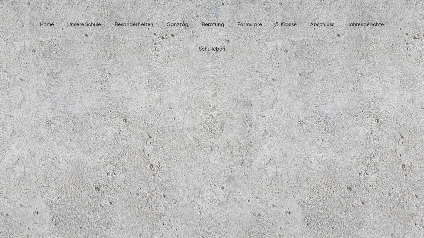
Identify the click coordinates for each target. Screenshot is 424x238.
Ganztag (177, 24)
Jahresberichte (365, 24)
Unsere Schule (84, 24)
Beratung (213, 24)
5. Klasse (286, 24)
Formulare (250, 24)
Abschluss (322, 24)
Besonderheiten (134, 24)
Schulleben (212, 49)
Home (47, 24)
